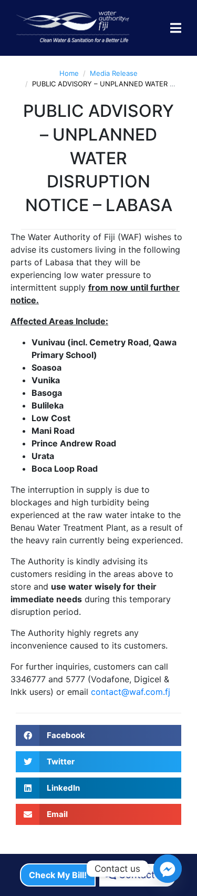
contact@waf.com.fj (130, 691)
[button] (98, 735)
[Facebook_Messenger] (167, 868)
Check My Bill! (58, 875)
